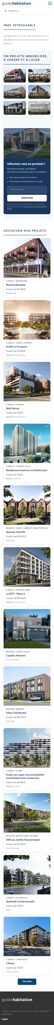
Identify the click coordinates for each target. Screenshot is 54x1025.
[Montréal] (15, 76)
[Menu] (50, 3)
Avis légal (44, 1011)
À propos (25, 1011)
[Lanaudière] (15, 108)
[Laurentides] (15, 92)
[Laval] (39, 92)
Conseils (34, 1011)
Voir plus (27, 981)
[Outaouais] (39, 108)
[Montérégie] (39, 76)
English (5, 1019)
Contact (5, 1011)
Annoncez (15, 1011)
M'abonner (27, 198)
